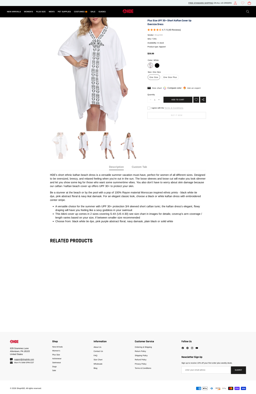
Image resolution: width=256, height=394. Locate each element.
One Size (153, 77)
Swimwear (56, 362)
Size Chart (98, 360)
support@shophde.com (24, 359)
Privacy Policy (140, 364)
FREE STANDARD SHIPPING (200, 3)
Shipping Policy (141, 355)
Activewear (56, 358)
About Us (97, 347)
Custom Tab (139, 166)
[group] (60, 145)
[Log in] (235, 3)
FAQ (95, 355)
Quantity (151, 94)
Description (116, 166)
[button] (249, 3)
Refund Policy (140, 360)
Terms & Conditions (174, 108)
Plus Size (56, 355)
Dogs (54, 366)
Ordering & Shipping (143, 347)
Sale (54, 370)
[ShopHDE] (128, 11)
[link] (243, 3)
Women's (56, 351)
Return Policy (140, 351)
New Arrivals (57, 347)
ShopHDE (159, 35)
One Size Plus (170, 77)
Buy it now (176, 115)
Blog (95, 368)
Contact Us (98, 351)
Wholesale (98, 364)
